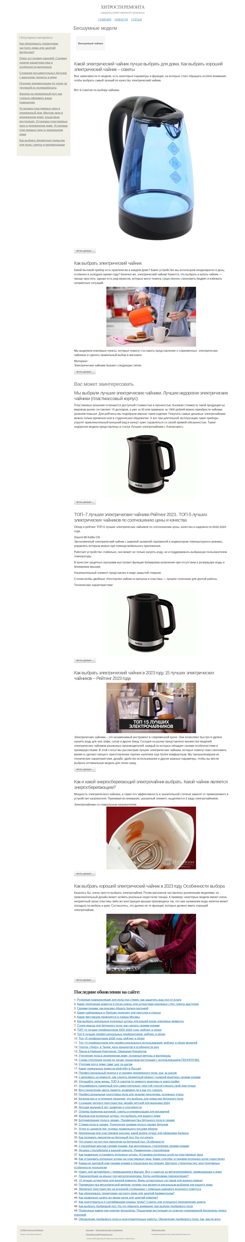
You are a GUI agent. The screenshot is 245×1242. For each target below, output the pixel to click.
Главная (104, 19)
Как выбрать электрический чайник (107, 263)
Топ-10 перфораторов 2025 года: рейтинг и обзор (112, 1038)
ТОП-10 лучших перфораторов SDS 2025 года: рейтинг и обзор (119, 1030)
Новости (121, 19)
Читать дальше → (85, 251)
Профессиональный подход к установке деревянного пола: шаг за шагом (128, 1073)
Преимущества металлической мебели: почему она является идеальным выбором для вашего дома (146, 1184)
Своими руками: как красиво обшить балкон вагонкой (112, 1008)
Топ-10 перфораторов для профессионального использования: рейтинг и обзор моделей (138, 1043)
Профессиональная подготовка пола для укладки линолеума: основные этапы (131, 1094)
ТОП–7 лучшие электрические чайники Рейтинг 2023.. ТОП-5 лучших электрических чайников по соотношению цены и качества (140, 517)
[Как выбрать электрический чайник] (151, 317)
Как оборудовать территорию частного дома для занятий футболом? (38, 48)
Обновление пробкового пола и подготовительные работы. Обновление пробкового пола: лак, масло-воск (150, 1219)
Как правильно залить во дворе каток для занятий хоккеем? (118, 1197)
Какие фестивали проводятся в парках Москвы (108, 1017)
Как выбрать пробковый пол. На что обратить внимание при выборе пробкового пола (136, 1206)
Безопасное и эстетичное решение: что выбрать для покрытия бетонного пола (131, 1098)
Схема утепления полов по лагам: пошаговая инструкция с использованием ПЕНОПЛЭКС (139, 1060)
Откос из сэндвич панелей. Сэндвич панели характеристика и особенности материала (43, 62)
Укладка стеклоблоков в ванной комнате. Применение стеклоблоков (124, 1150)
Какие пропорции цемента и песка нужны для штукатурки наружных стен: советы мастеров (138, 1004)
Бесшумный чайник (90, 43)
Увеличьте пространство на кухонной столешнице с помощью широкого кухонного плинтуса (140, 1189)
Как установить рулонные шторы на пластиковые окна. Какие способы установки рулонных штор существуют (152, 1159)
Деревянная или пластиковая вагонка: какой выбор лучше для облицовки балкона (134, 1133)
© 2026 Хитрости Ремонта (31, 1230)
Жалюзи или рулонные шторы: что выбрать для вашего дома (119, 1116)
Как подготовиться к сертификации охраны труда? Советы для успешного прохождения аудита (142, 1202)
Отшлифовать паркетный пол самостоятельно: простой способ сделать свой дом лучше (137, 1086)
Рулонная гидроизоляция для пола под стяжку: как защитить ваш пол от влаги (129, 1000)
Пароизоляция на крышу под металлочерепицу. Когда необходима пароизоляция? (134, 1176)
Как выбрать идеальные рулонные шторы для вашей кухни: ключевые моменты (130, 1021)
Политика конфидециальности (99, 1234)
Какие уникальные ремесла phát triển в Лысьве (110, 1068)
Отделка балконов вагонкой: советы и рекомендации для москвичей (124, 1111)
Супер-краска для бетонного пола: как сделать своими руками (118, 1025)
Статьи (136, 19)
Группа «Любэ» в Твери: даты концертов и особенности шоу (119, 1047)
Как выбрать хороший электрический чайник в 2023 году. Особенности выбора (149, 886)
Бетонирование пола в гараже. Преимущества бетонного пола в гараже (127, 1120)
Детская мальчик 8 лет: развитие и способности (110, 1107)
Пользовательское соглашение (109, 1230)
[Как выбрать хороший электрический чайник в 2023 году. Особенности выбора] (151, 945)
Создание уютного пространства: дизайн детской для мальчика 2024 (124, 1103)
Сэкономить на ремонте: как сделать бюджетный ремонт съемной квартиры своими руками (140, 1077)
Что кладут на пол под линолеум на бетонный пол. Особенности (121, 1141)
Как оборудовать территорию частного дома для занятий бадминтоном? (127, 1193)
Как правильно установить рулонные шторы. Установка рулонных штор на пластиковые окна (141, 1154)
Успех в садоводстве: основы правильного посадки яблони (118, 1129)
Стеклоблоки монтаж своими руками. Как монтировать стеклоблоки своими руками (134, 1146)
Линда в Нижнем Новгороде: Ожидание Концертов (113, 1051)
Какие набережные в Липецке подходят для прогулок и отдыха (119, 1012)
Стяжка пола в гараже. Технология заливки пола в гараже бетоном (123, 1124)
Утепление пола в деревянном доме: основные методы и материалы (125, 1055)
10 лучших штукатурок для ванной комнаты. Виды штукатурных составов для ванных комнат (141, 1180)
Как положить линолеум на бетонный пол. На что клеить (116, 1137)
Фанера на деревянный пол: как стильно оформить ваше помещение (40, 98)
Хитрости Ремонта (122, 7)
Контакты (90, 1230)
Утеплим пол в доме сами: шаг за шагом (105, 1064)
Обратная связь (158, 1230)
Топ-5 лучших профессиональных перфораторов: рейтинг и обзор (121, 1034)
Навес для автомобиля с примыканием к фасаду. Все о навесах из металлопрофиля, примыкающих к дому (150, 1172)
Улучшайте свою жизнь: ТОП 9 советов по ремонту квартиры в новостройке (129, 1081)
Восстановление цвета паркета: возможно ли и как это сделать (120, 1090)
